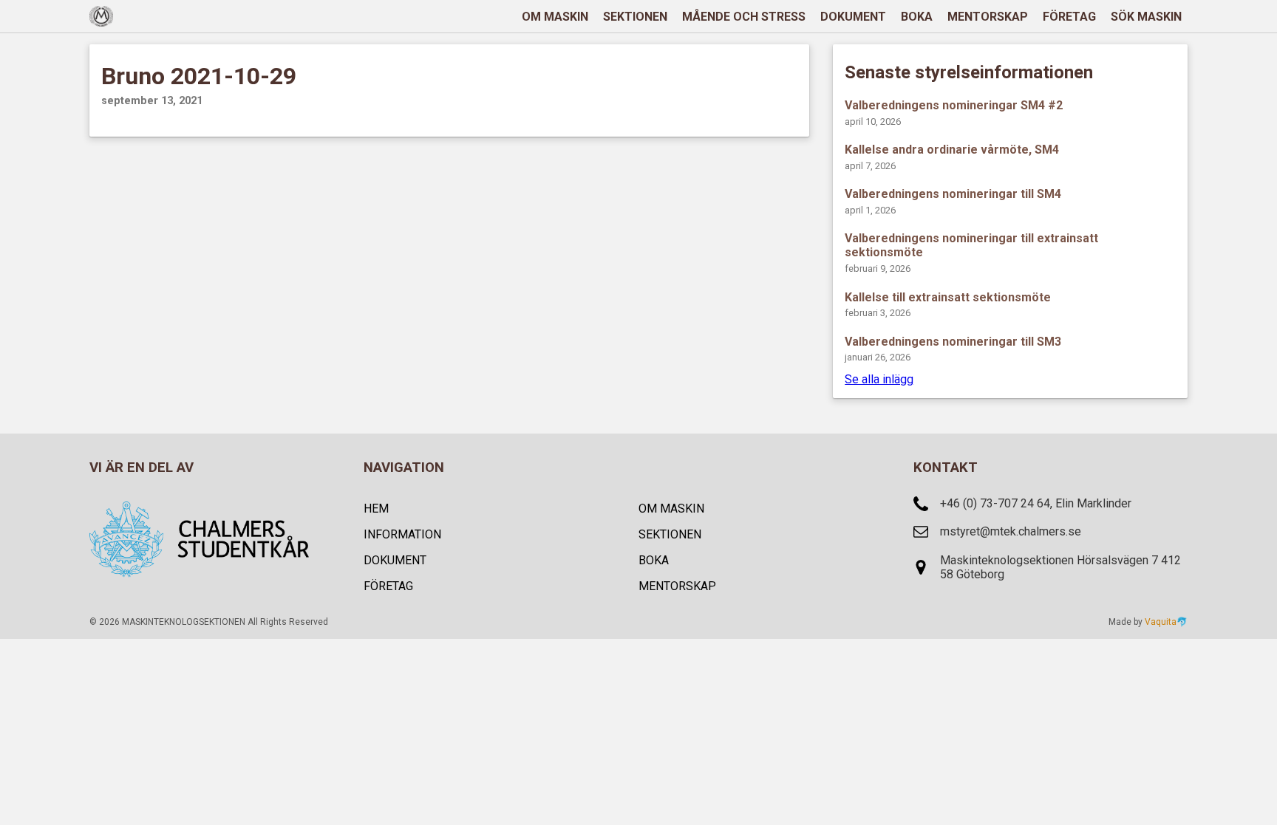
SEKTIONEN (635, 17)
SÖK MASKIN (1146, 17)
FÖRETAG (1069, 17)
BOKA (917, 17)
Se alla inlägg (879, 379)
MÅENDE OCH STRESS (744, 17)
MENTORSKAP (987, 17)
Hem (376, 508)
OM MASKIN (555, 17)
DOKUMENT (853, 17)
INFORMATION (402, 534)
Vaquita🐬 (1166, 622)
